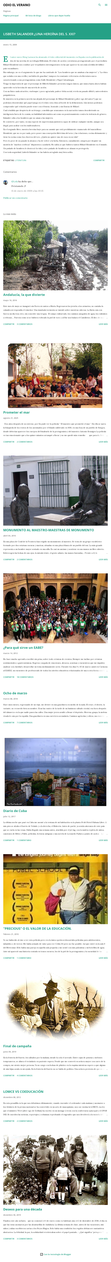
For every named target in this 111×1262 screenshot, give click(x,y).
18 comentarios (25, 677)
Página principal (11, 15)
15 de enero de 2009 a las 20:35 (27, 190)
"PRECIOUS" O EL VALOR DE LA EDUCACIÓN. (37, 928)
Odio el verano (16, 5)
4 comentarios (24, 1075)
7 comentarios (24, 722)
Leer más (103, 324)
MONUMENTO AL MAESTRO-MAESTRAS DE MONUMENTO (48, 530)
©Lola (14, 181)
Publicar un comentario (15, 198)
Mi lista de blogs (33, 15)
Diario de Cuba (15, 810)
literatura (20, 160)
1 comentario (24, 840)
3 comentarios (24, 324)
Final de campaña (17, 1046)
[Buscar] (99, 5)
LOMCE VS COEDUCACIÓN (23, 1091)
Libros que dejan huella (59, 15)
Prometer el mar (16, 412)
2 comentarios (24, 441)
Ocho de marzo (15, 693)
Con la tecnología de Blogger (57, 1254)
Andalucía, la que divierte (24, 294)
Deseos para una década (22, 1209)
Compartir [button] (99, 160)
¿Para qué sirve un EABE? (23, 647)
